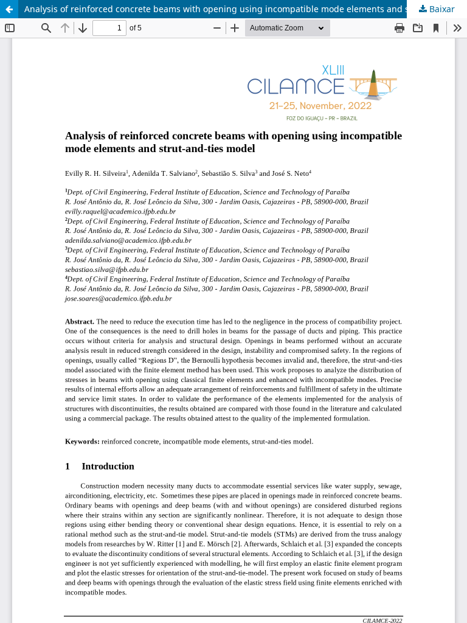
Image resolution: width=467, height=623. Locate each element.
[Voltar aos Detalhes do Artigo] (9, 9)
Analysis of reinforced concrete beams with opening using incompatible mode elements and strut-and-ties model (245, 9)
